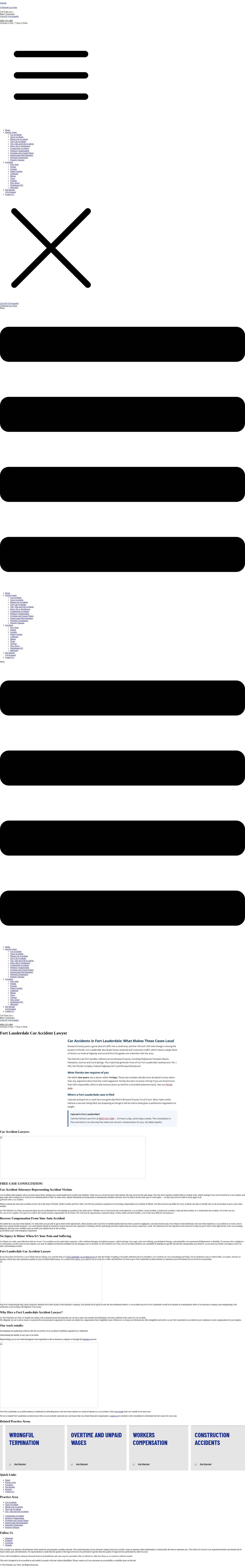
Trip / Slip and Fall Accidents (22, 144)
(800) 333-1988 (6, 21)
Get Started (54, 1464)
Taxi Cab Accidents (18, 141)
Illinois (13, 176)
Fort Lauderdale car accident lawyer (80, 1257)
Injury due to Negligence (20, 146)
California (14, 174)
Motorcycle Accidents (19, 139)
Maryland (14, 187)
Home (7, 130)
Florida (13, 167)
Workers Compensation (19, 151)
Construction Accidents (19, 148)
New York (14, 164)
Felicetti (3, 3)
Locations (9, 162)
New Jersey (15, 183)
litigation (86, 1339)
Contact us (113, 1416)
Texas (12, 178)
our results (119, 1411)
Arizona (13, 181)
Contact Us (9, 194)
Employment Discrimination (21, 155)
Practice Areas (11, 132)
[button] (122, 75)
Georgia (13, 169)
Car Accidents (16, 135)
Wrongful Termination (19, 158)
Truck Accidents (16, 137)
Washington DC (16, 185)
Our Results (10, 190)
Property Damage (17, 160)
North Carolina (16, 171)
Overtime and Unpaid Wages (22, 153)
